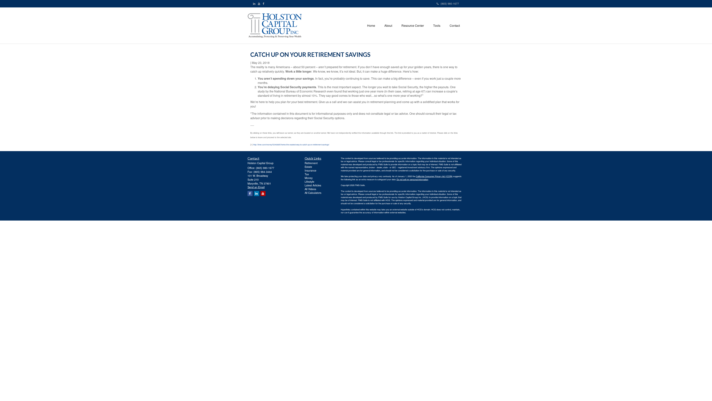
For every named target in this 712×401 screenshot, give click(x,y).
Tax (307, 174)
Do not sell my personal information (412, 179)
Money (309, 178)
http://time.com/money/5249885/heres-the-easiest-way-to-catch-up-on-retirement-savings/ (291, 144)
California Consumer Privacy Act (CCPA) (434, 176)
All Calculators (313, 193)
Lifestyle (309, 181)
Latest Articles (313, 185)
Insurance (310, 170)
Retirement (311, 163)
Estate (308, 167)
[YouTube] (259, 3)
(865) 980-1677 (450, 3)
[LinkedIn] (254, 3)
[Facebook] (263, 3)
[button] (388, 25)
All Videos (310, 189)
